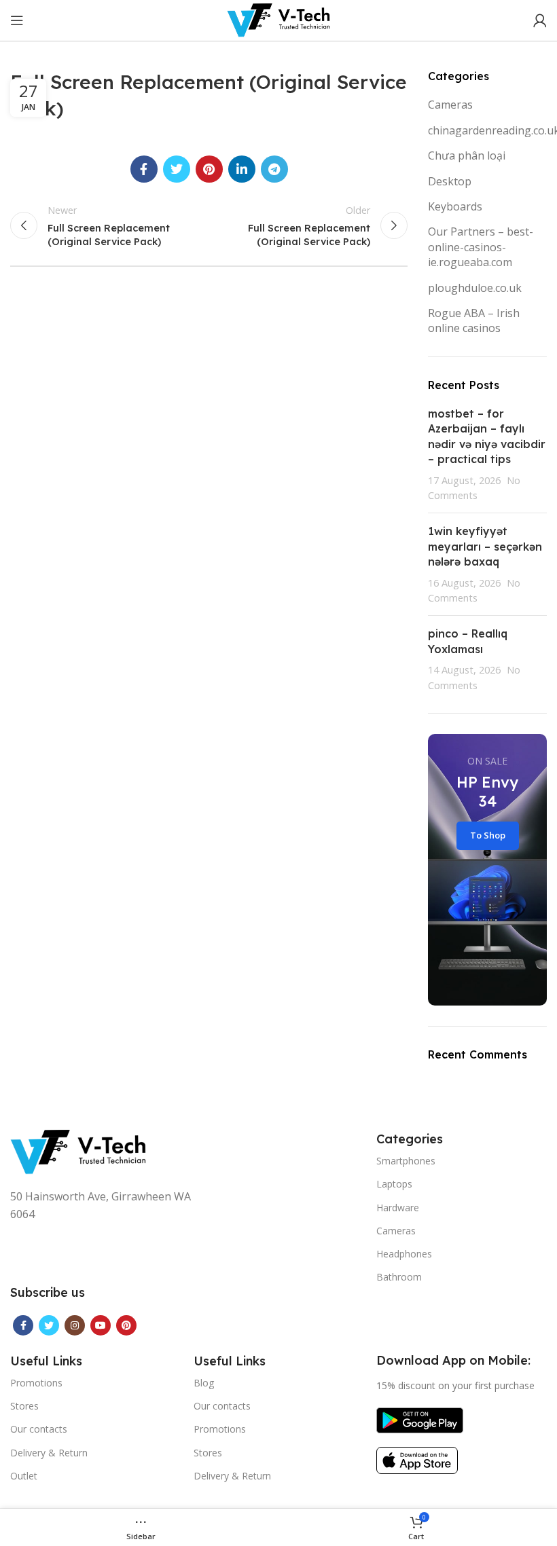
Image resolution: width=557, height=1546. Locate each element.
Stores (24, 1405)
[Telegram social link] (274, 169)
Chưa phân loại (466, 155)
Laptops (394, 1183)
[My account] (540, 20)
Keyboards (455, 206)
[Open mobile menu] (17, 20)
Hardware (397, 1207)
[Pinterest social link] (209, 169)
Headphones (404, 1253)
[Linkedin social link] (241, 169)
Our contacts (38, 1428)
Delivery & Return (49, 1452)
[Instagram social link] (75, 1325)
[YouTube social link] (100, 1325)
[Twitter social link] (176, 169)
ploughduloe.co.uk (475, 287)
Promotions (36, 1382)
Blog (204, 1382)
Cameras (450, 104)
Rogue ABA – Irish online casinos (474, 320)
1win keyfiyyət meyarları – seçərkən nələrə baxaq (485, 546)
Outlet (23, 1475)
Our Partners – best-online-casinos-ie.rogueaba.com (480, 247)
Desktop (449, 181)
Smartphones (405, 1160)
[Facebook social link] (144, 169)
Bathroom (399, 1276)
